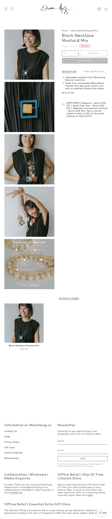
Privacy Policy (12, 442)
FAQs (7, 436)
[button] (12, 9)
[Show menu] (6, 9)
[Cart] (106, 9)
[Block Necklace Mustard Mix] (24, 323)
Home (65, 31)
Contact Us (10, 431)
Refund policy (11, 458)
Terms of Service (13, 452)
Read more (68, 93)
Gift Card (9, 447)
